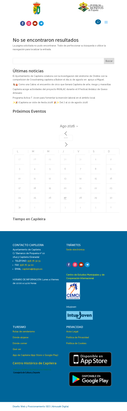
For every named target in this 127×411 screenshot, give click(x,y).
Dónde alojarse (20, 337)
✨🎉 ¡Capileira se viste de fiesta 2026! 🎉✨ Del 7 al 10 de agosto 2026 (50, 102)
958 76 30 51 (34, 261)
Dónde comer (20, 343)
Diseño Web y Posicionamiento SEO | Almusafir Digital (41, 406)
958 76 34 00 (27, 265)
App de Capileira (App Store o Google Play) (35, 355)
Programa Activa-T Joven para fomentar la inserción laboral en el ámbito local (54, 98)
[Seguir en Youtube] (35, 23)
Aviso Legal (72, 331)
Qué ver (17, 349)
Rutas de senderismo (24, 331)
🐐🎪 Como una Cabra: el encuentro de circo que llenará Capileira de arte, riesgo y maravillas (62, 84)
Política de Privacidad (77, 337)
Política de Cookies (76, 343)
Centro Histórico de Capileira (35, 363)
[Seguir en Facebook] (22, 23)
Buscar (109, 61)
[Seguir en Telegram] (41, 23)
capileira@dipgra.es (32, 269)
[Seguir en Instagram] (28, 23)
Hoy (66, 138)
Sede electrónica (75, 249)
